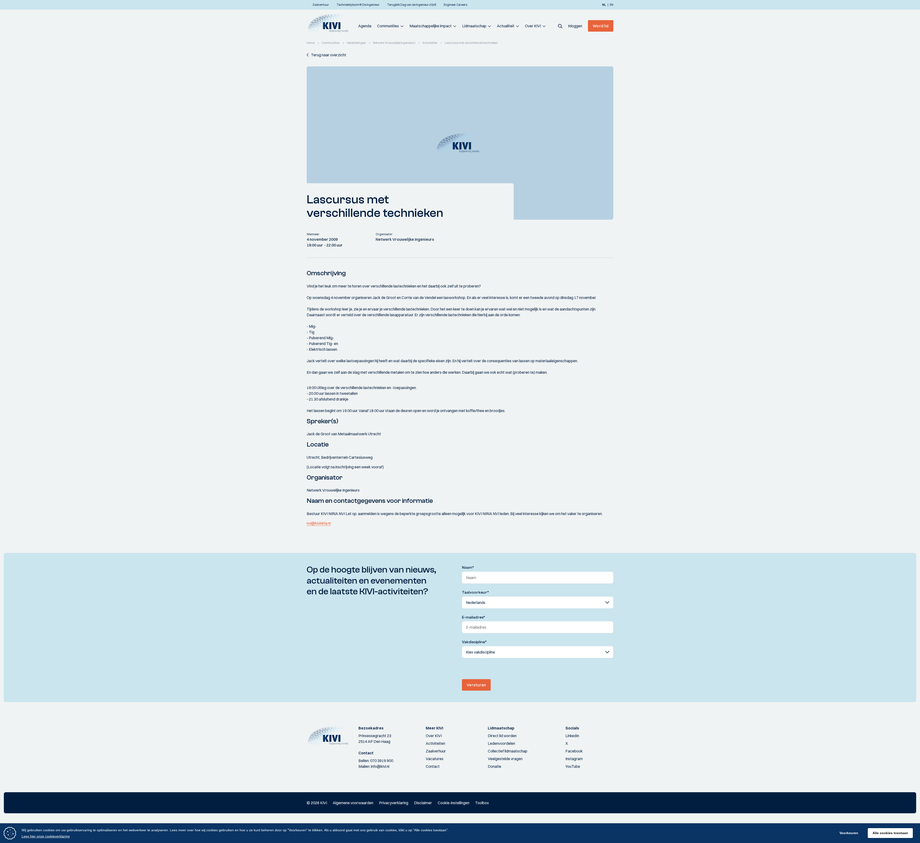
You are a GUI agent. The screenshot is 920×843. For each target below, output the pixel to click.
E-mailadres (473, 617)
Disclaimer (423, 802)
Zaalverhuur (436, 751)
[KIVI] (330, 23)
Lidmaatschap (474, 25)
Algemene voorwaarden (353, 802)
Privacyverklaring (393, 802)
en (611, 4)
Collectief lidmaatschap (507, 751)
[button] (560, 26)
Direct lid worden (502, 735)
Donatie (494, 766)
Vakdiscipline (474, 642)
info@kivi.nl (380, 766)
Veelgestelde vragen (505, 758)
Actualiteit (505, 25)
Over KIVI (533, 25)
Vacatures (434, 758)
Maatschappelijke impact (430, 25)
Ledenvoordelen (501, 743)
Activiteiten (435, 743)
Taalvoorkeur (475, 592)
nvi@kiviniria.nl (319, 523)
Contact (433, 766)
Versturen (476, 684)
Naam (468, 567)
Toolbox (482, 802)
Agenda (364, 25)
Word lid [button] (601, 25)
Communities (388, 25)
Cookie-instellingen (453, 802)
